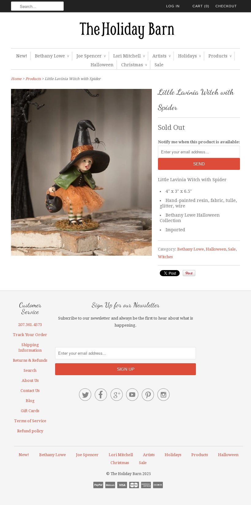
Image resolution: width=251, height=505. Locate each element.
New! (21, 55)
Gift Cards (30, 410)
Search (30, 370)
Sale (159, 64)
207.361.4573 (30, 324)
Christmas (134, 64)
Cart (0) (201, 6)
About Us (30, 380)
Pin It (189, 273)
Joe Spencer (91, 55)
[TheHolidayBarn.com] (125, 31)
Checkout (226, 6)
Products (219, 55)
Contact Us (30, 390)
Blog (30, 400)
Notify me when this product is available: (199, 142)
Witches (165, 256)
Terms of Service (30, 421)
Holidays (189, 55)
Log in (173, 6)
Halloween (102, 64)
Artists (161, 55)
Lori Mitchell (129, 55)
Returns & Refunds (30, 360)
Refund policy (30, 431)
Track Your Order (30, 334)
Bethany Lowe (52, 55)
